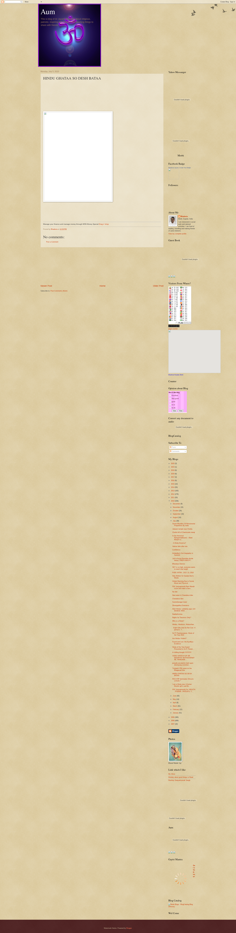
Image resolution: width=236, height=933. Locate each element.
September (177, 514)
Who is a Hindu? (178, 621)
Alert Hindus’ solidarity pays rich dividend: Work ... (183, 610)
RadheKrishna (177, 614)
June (175, 696)
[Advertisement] (102, 266)
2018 (173, 474)
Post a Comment (52, 242)
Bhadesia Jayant (173, 167)
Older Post (158, 286)
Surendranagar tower (179, 602)
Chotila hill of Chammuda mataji (183, 532)
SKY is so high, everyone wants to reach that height (183, 568)
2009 (173, 717)
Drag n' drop (104, 224)
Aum (48, 11)
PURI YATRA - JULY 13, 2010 (183, 572)
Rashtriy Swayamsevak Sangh (179, 780)
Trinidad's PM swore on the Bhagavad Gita (182, 669)
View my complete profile (177, 234)
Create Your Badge (185, 167)
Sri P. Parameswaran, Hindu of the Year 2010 (183, 634)
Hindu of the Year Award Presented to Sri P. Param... (183, 648)
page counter (173, 329)
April (175, 703)
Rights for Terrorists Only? (181, 617)
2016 (173, 480)
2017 (173, 477)
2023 (173, 467)
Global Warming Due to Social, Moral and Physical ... (183, 582)
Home (102, 286)
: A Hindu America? (179, 543)
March (175, 706)
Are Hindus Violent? (179, 638)
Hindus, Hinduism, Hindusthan (183, 624)
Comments (175, 451)
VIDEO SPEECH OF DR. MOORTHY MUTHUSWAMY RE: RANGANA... (183, 658)
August (175, 517)
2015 (173, 484)
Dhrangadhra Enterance (180, 605)
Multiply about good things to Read (180, 777)
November (177, 507)
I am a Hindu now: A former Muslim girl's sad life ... (182, 685)
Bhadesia (184, 216)
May (174, 699)
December (177, 504)
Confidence (176, 550)
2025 (173, 463)
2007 (173, 724)
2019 (173, 470)
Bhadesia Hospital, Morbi (175, 375)
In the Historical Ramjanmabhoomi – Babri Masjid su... (182, 537)
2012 (173, 494)
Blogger (129, 928)
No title (174, 592)
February (176, 709)
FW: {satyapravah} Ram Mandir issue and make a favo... (183, 587)
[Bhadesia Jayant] (173, 179)
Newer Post (46, 286)
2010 (173, 501)
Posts (173, 447)
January (176, 713)
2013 (173, 491)
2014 (173, 487)
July (174, 521)
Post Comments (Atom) (59, 291)
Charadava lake (177, 599)
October (176, 511)
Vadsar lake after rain (179, 546)
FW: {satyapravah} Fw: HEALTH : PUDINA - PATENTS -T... (183, 690)
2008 (173, 720)
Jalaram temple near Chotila (182, 529)
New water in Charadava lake (182, 595)
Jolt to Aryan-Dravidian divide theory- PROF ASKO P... (182, 559)
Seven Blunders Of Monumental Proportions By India (183, 524)
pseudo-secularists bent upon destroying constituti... (182, 664)
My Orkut (171, 774)
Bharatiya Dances (178, 564)
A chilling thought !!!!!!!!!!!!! (181, 652)
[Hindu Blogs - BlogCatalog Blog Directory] (181, 907)
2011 (173, 497)
